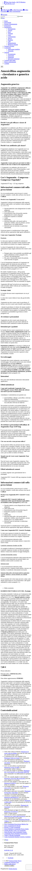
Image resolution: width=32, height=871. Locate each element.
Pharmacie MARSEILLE (11, 797)
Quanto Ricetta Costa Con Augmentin (15, 830)
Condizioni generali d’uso (11, 862)
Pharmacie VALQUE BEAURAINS (14, 778)
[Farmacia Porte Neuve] (3, 18)
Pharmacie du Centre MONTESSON (14, 816)
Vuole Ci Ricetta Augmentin (12, 835)
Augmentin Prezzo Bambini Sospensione (15, 833)
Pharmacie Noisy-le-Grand (11, 758)
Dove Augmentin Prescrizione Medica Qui (16, 824)
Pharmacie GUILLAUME (11, 767)
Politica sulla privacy (10, 864)
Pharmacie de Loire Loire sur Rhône (16, 752)
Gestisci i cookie (9, 865)
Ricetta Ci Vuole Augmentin (12, 827)
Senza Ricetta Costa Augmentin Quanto (15, 832)
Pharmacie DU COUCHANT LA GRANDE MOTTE (17, 771)
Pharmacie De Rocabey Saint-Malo (17, 791)
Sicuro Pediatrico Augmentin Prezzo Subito (16, 829)
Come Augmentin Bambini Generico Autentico (17, 837)
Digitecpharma (13, 869)
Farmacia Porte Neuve (15, 861)
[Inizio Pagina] (2, 67)
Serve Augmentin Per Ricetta (12, 826)
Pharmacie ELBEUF (10, 783)
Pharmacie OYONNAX (11, 811)
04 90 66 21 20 (8, 850)
